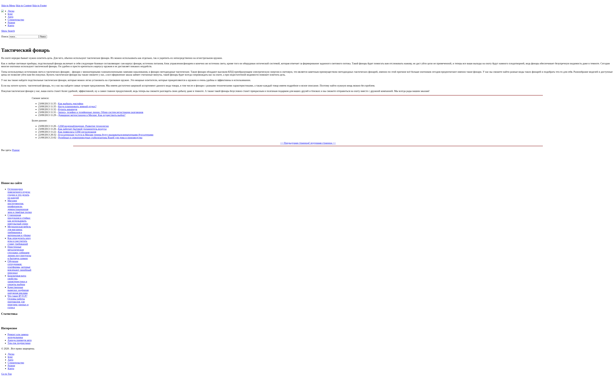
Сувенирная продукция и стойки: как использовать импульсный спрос (19, 219)
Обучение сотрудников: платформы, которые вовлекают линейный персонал (19, 267)
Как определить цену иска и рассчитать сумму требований (19, 241)
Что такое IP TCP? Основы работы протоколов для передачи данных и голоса (18, 302)
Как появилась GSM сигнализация (77, 131)
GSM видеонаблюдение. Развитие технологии (83, 126)
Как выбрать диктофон (70, 103)
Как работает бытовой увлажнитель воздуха (82, 129)
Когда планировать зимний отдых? (77, 106)
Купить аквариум (67, 109)
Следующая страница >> (322, 143)
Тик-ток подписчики (19, 343)
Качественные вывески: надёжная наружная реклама (18, 290)
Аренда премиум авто (20, 340)
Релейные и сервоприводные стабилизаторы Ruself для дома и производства (100, 137)
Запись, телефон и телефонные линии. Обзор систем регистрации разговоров (100, 112)
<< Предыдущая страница (294, 143)
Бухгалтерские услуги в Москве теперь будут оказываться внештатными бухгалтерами (105, 134)
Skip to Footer (39, 5)
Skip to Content (24, 5)
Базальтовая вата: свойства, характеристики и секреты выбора (17, 280)
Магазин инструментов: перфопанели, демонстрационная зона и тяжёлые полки (20, 206)
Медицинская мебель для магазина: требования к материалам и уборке (19, 231)
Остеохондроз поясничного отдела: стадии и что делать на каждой (19, 193)
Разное (16, 150)
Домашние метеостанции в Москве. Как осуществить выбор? (91, 115)
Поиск (5, 36)
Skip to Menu (8, 5)
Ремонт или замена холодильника (18, 336)
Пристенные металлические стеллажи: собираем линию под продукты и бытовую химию (19, 252)
